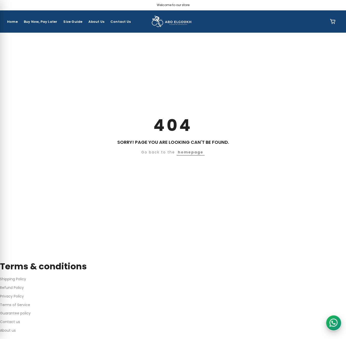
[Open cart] (333, 21)
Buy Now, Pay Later (40, 21)
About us (8, 330)
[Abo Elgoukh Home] (173, 21)
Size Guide (72, 21)
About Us (96, 21)
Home (12, 21)
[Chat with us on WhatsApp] (333, 323)
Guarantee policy (15, 313)
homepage (190, 152)
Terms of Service (15, 304)
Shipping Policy (13, 279)
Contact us (10, 321)
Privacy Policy (12, 296)
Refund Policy (12, 287)
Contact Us (120, 21)
